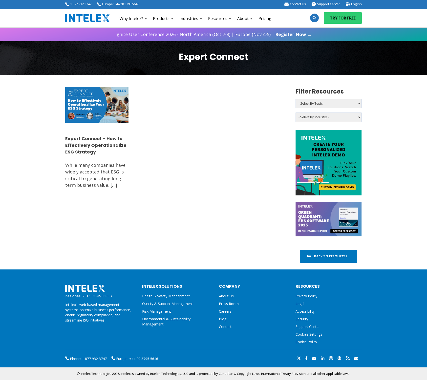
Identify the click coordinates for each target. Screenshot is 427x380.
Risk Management (156, 311)
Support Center (328, 4)
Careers (225, 311)
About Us (226, 296)
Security (302, 319)
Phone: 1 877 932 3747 (88, 358)
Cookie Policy (306, 342)
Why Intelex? (131, 18)
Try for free (343, 18)
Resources (217, 18)
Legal (300, 303)
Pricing (264, 18)
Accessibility (305, 311)
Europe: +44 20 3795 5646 (120, 4)
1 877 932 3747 (80, 4)
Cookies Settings (309, 334)
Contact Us (298, 4)
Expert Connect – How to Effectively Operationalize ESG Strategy (96, 145)
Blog (222, 319)
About (243, 18)
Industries (188, 18)
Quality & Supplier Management (167, 303)
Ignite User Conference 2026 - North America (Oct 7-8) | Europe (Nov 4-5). (213, 34)
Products (161, 18)
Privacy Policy (306, 296)
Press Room (229, 303)
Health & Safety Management (166, 296)
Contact (225, 326)
